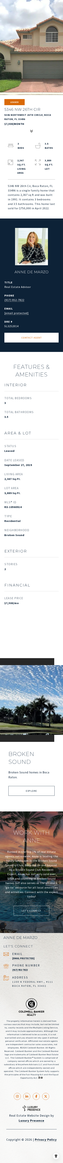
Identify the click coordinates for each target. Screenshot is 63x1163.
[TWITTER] (45, 1096)
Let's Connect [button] (31, 910)
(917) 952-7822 (14, 300)
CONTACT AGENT (31, 337)
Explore (31, 790)
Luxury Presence (31, 1121)
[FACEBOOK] (36, 1096)
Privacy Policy (46, 1140)
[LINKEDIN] (26, 1096)
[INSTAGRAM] (17, 1096)
